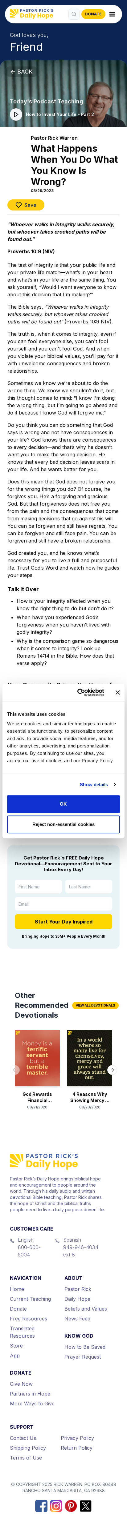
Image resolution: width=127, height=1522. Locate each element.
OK (63, 804)
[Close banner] (118, 692)
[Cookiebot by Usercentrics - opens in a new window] (78, 692)
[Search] (74, 14)
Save (30, 205)
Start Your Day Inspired (63, 922)
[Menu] (112, 14)
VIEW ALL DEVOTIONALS (95, 1005)
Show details (94, 784)
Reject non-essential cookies (63, 824)
